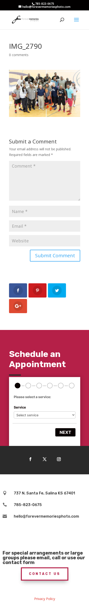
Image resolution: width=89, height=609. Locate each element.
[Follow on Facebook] (30, 459)
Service (20, 407)
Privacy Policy (44, 598)
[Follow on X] (44, 459)
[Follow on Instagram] (59, 459)
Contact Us (44, 574)
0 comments (18, 55)
